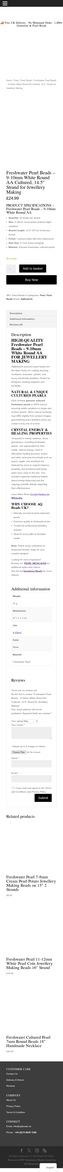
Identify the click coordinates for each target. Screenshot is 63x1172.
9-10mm (17, 632)
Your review (18, 725)
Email (14, 773)
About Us (11, 1100)
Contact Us (12, 1074)
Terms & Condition (15, 1112)
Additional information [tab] (22, 319)
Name (15, 758)
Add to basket (33, 268)
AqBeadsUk (27, 299)
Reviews (10, 1086)
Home (9, 80)
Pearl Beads (26, 80)
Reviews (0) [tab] (16, 324)
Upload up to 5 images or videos (28, 746)
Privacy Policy (13, 1106)
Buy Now (31, 280)
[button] (5, 3)
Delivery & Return (15, 1080)
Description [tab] (16, 313)
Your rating (16, 721)
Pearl (16, 80)
